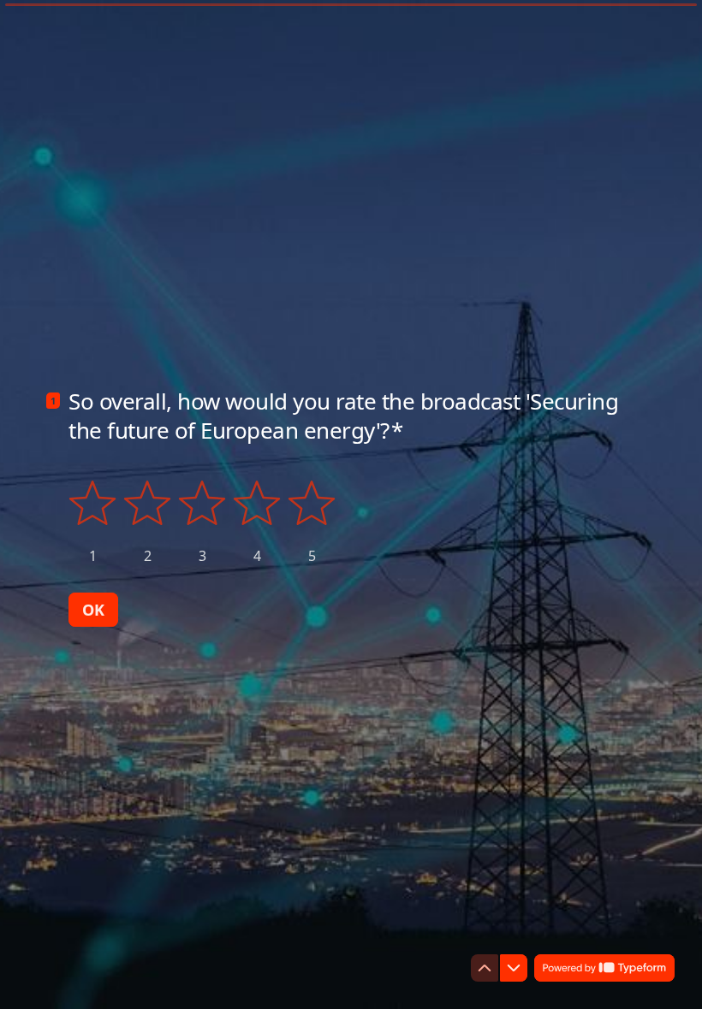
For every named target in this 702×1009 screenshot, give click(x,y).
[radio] (92, 522)
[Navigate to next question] (513, 968)
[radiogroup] (202, 522)
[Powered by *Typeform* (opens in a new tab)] (604, 968)
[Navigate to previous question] (484, 968)
